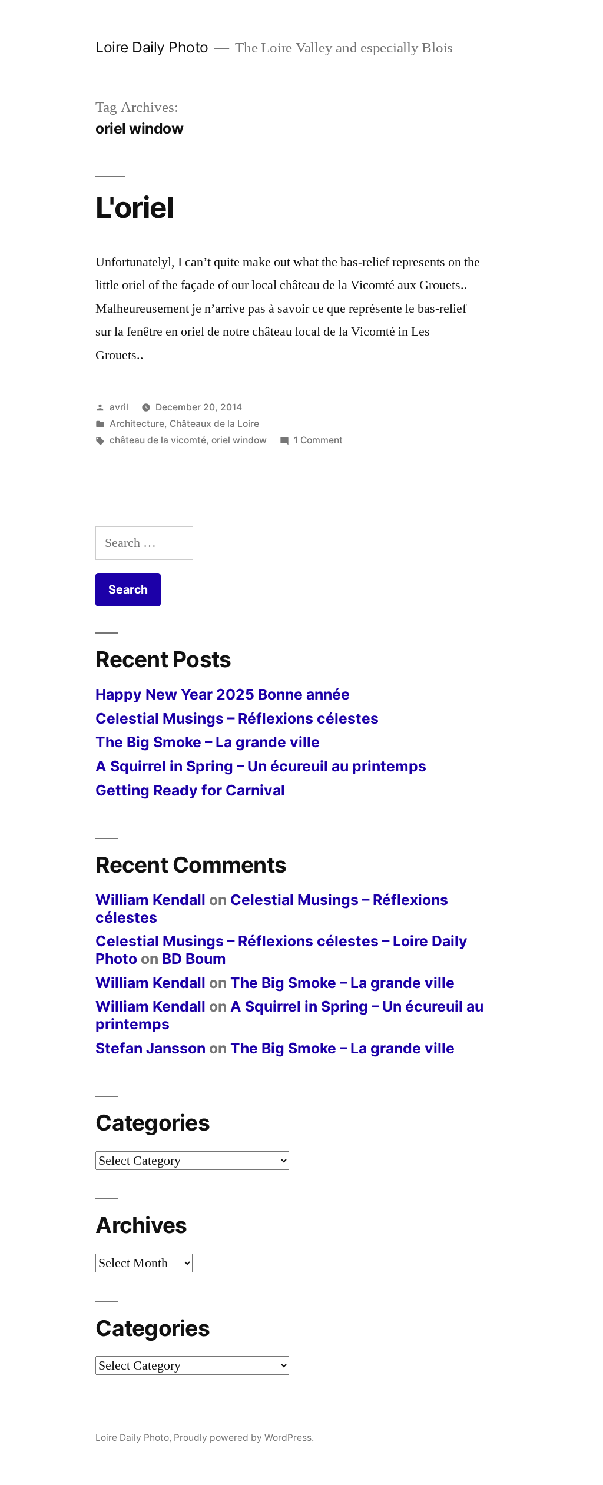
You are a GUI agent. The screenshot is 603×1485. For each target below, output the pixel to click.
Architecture (137, 423)
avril (119, 407)
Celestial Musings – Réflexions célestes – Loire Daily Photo (281, 949)
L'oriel (134, 207)
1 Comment (318, 440)
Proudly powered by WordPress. (244, 1437)
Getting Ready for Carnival (190, 790)
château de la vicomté (158, 440)
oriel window (239, 440)
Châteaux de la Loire (214, 423)
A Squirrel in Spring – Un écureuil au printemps (260, 766)
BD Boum (194, 958)
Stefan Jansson (150, 1048)
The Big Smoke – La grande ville (207, 742)
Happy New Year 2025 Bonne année (222, 694)
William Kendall (150, 900)
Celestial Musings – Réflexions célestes (237, 718)
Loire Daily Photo (151, 47)
